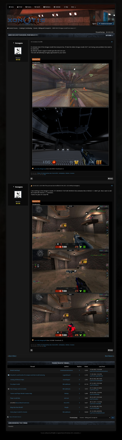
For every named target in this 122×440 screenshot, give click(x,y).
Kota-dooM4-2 (55, 173)
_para (96, 389)
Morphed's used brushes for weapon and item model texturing (27, 375)
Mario (97, 385)
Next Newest (109, 356)
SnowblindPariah (100, 413)
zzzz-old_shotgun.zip (40, 169)
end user (66, 398)
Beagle (66, 407)
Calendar (57, 7)
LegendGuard (66, 375)
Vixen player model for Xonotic (18, 412)
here (45, 174)
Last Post (92, 371)
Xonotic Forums (13, 28)
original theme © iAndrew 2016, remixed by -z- (69, 433)
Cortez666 (98, 403)
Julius (96, 399)
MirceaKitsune (66, 384)
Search (38, 7)
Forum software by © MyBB (48, 433)
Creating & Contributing (25, 28)
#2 (112, 185)
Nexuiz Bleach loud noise (22, 402)
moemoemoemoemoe (66, 370)
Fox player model (15, 384)
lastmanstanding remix (47, 173)
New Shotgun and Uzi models (18, 389)
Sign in (94, 23)
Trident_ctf (39, 173)
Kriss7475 (66, 402)
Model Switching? (15, 370)
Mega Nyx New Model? (16, 407)
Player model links (15, 398)
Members (47, 7)
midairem (67, 173)
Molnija (67, 393)
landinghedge (62, 173)
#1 (112, 42)
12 (79, 384)
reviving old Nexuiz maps (17, 379)
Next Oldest (12, 356)
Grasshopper (66, 379)
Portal (20, 7)
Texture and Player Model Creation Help (21, 393)
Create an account (106, 23)
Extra (72, 7)
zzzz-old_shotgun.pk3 (40, 340)
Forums (29, 7)
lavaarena (72, 173)
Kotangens (19, 43)
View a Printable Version (15, 417)
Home (12, 7)
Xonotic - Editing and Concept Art (42, 28)
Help (66, 7)
